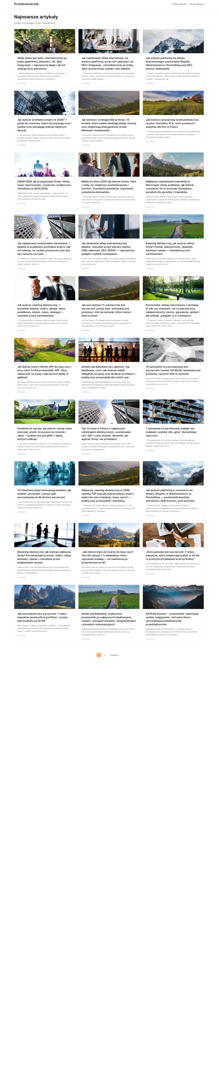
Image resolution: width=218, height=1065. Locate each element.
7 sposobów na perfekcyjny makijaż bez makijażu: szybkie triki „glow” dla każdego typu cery (171, 432)
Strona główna (197, 4)
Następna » (114, 655)
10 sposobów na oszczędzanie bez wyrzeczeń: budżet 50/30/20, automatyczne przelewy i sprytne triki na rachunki (173, 370)
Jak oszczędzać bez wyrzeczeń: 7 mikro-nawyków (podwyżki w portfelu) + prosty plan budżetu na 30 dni (42, 617)
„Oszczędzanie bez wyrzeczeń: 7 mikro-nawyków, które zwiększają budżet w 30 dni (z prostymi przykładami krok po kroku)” (172, 555)
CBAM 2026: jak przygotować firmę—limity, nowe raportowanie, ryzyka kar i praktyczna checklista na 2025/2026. (44, 185)
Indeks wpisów (179, 4)
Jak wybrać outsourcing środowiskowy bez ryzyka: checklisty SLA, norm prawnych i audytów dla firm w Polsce (172, 123)
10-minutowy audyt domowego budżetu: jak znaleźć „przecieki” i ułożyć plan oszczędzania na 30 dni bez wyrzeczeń (44, 494)
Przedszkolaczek (26, 4)
